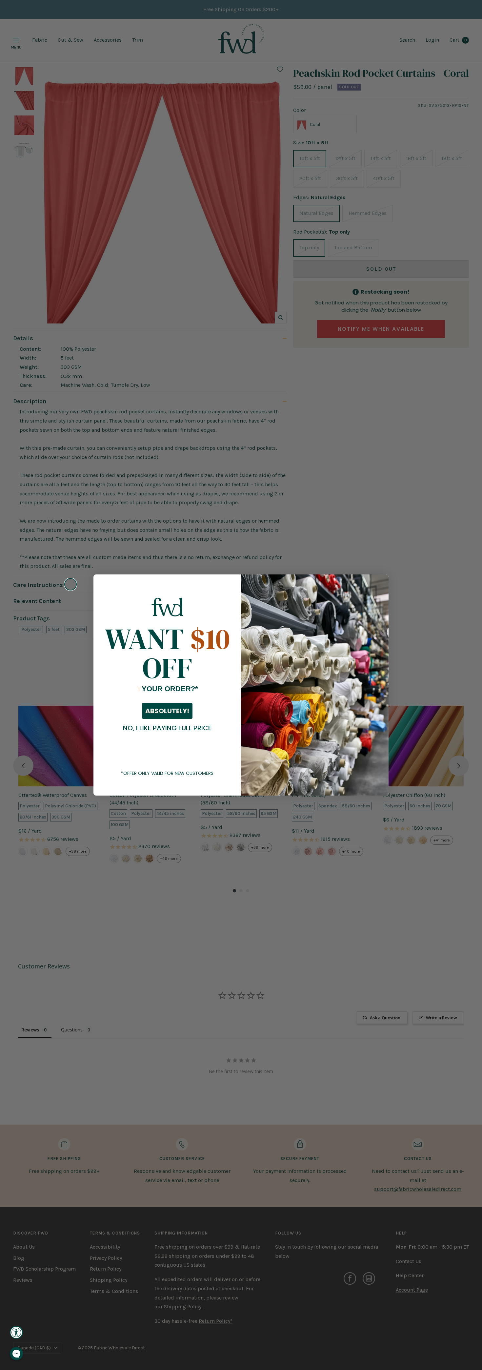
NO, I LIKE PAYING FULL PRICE (167, 728)
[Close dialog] (70, 584)
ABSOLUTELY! (167, 711)
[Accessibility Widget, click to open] (16, 1332)
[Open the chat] (16, 1353)
